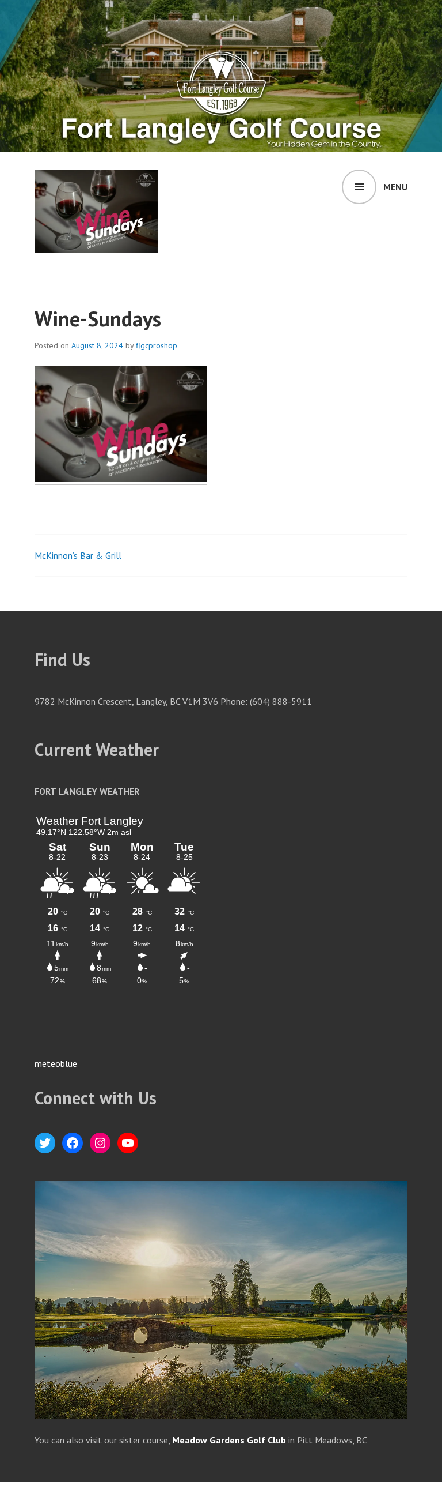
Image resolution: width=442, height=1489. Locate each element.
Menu (395, 187)
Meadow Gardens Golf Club (229, 1440)
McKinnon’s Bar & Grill (78, 555)
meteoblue (56, 1063)
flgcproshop (156, 345)
